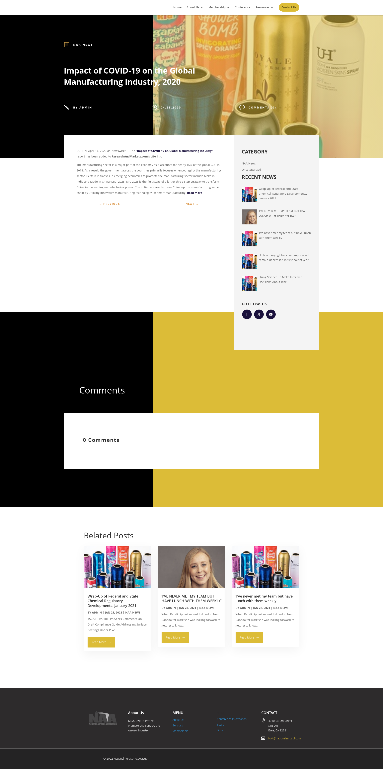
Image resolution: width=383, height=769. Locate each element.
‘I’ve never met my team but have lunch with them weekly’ (264, 598)
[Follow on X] (259, 314)
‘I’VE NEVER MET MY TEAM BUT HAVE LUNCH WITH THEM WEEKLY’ (191, 598)
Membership (217, 7)
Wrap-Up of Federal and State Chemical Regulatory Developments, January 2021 (113, 601)
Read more (194, 193)
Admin (97, 612)
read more (99, 642)
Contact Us (288, 7)
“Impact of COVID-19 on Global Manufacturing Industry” (174, 151)
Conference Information (232, 719)
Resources (262, 7)
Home (177, 7)
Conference (242, 7)
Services (178, 725)
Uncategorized (251, 169)
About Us (193, 7)
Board (220, 724)
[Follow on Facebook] (247, 314)
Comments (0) (262, 107)
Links (220, 730)
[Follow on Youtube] (271, 314)
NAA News (83, 45)
